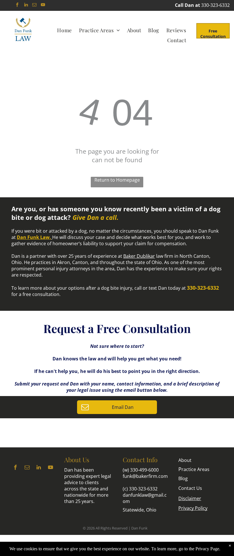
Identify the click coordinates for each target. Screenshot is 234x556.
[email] (34, 5)
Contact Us (190, 488)
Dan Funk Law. (34, 237)
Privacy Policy (192, 508)
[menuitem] (65, 30)
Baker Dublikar (139, 256)
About (184, 460)
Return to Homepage (117, 180)
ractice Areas (193, 469)
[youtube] (43, 5)
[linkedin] (26, 5)
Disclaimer (189, 498)
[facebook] (17, 5)
